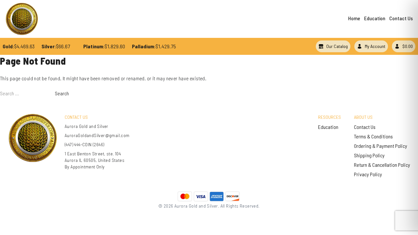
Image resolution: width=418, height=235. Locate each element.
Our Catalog (337, 46)
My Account (375, 46)
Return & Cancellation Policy (382, 165)
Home (354, 18)
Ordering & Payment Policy (380, 146)
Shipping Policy (369, 155)
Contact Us (401, 18)
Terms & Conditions (373, 136)
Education (374, 18)
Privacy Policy (368, 174)
